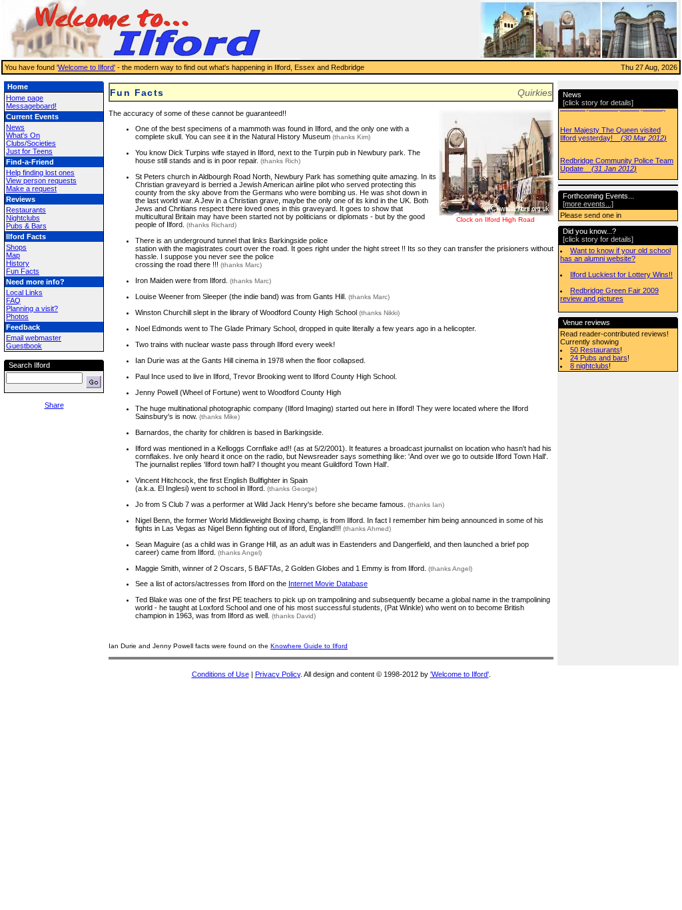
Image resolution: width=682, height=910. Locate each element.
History (17, 263)
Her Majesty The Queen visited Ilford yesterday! (613, 134)
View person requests (41, 181)
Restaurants (26, 210)
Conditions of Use (220, 674)
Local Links (24, 292)
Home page (24, 98)
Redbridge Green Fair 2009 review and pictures (609, 294)
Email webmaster (33, 338)
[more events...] (588, 204)
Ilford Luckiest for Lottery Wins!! (621, 274)
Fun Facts (22, 271)
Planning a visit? (32, 308)
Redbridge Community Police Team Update (616, 165)
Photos (17, 316)
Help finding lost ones (40, 173)
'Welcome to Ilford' (459, 674)
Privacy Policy (277, 674)
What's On (23, 135)
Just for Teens (29, 151)
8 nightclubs (589, 366)
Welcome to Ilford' (86, 67)
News (15, 127)
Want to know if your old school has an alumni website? (615, 254)
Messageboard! (31, 106)
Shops (16, 247)
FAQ (13, 300)
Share (54, 405)
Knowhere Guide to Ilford (309, 646)
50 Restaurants (595, 350)
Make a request (31, 189)
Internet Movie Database (328, 584)
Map (13, 255)
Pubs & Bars (26, 226)
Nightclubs (23, 218)
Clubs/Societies (31, 143)
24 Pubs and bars (598, 358)
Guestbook (24, 346)
